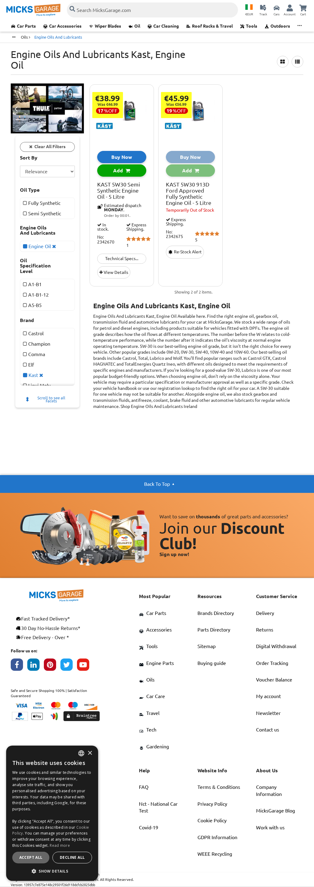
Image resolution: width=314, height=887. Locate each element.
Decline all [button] (72, 857)
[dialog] (52, 813)
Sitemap (206, 646)
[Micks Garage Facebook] (19, 666)
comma (36, 354)
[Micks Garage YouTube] (85, 666)
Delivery (265, 613)
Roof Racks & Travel (212, 26)
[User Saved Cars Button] (276, 7)
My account (268, 696)
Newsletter (268, 713)
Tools (251, 26)
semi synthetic (44, 213)
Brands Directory (215, 613)
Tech (151, 729)
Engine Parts (160, 663)
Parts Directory (213, 629)
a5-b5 (34, 305)
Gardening (157, 746)
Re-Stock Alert (187, 251)
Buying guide (211, 663)
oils (25, 37)
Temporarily (190, 210)
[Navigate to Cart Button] (303, 7)
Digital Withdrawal (276, 646)
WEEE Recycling (214, 854)
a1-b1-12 (38, 295)
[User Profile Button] (289, 7)
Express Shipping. (136, 227)
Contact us (267, 729)
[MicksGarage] (33, 9)
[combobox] (81, 753)
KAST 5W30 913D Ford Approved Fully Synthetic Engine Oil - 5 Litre (188, 193)
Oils (150, 679)
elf (30, 364)
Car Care (155, 696)
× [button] (89, 753)
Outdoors (280, 26)
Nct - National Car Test (158, 807)
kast (33, 375)
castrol (35, 333)
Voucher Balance (274, 679)
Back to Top (157, 484)
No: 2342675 (174, 234)
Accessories (159, 629)
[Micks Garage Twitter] (68, 666)
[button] (52, 871)
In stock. (103, 227)
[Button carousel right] (78, 108)
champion (38, 344)
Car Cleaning (166, 26)
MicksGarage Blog (275, 810)
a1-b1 (34, 284)
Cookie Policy (212, 820)
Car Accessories (65, 26)
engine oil (39, 246)
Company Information (269, 790)
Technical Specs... (121, 258)
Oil (137, 26)
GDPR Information (217, 837)
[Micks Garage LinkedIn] (35, 666)
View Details (115, 272)
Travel (152, 713)
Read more (60, 845)
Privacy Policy (212, 804)
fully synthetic (43, 203)
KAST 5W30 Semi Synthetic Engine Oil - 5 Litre (118, 191)
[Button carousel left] (16, 108)
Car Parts (26, 26)
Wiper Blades (108, 26)
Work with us (270, 827)
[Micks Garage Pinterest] (52, 666)
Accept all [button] (31, 857)
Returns (264, 629)
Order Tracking (272, 663)
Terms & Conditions (218, 787)
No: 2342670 (105, 239)
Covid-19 (148, 827)
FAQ (143, 787)
